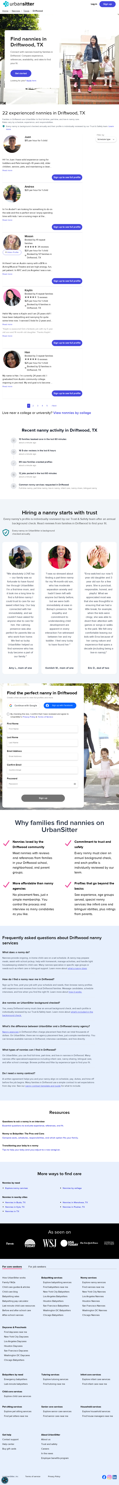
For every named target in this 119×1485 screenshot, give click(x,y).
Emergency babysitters (15, 1379)
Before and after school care (16, 1310)
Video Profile (13, 252)
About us (45, 1439)
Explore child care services (17, 1396)
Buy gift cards (9, 1448)
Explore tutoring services (55, 1379)
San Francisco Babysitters (56, 1305)
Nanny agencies (10, 1031)
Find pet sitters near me (16, 1416)
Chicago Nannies (91, 1315)
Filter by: (100, 135)
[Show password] (75, 784)
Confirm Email (14, 764)
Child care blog (10, 1291)
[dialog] (4, 1480)
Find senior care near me (55, 1416)
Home (5, 10)
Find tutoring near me (54, 1384)
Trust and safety (49, 1444)
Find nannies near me (93, 1287)
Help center (8, 1444)
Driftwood (38, 10)
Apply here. (31, 80)
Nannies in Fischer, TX (74, 1207)
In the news (47, 1453)
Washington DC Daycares (17, 1355)
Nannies (16, 10)
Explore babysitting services (57, 1282)
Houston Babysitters (53, 1301)
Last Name (12, 737)
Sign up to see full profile (67, 177)
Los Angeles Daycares (15, 1341)
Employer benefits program (55, 1458)
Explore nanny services (16, 1188)
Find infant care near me (94, 1384)
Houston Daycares (13, 1346)
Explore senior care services (57, 1411)
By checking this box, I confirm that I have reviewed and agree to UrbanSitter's (39, 715)
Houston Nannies (91, 1301)
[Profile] (12, 145)
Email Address (14, 751)
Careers (45, 1448)
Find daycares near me (15, 1332)
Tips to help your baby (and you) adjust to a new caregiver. (31, 1149)
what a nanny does (77, 968)
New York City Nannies (94, 1291)
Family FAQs (8, 1282)
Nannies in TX (12, 1211)
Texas (26, 10)
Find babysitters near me (55, 1287)
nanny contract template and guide (43, 1085)
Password (12, 778)
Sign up (107, 4)
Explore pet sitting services (17, 1411)
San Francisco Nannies (93, 1305)
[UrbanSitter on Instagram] (108, 1477)
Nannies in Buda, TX (15, 1202)
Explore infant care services (96, 1379)
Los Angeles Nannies (93, 1296)
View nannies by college (72, 413)
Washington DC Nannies (94, 1310)
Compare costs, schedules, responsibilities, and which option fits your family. (40, 1137)
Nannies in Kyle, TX (15, 1207)
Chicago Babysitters (53, 1315)
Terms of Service (45, 717)
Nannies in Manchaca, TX (75, 1202)
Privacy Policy (29, 717)
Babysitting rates (10, 1296)
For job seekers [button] (37, 1266)
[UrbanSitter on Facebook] (103, 1477)
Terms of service (32, 1476)
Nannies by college (72, 1188)
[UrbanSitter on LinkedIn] (114, 1477)
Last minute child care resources (18, 1305)
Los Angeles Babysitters (55, 1296)
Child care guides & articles (16, 1287)
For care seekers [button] (12, 1266)
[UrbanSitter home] (19, 4)
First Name (12, 723)
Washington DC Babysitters (57, 1310)
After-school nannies (12, 1315)
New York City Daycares (16, 1336)
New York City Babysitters (56, 1291)
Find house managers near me (97, 1416)
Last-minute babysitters (16, 1384)
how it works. (75, 991)
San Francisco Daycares (16, 1350)
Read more (7, 170)
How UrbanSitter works (14, 1277)
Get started (21, 73)
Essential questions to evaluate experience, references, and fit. (33, 1125)
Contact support (10, 1439)
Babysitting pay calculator (15, 1301)
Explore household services (96, 1411)
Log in (94, 4)
